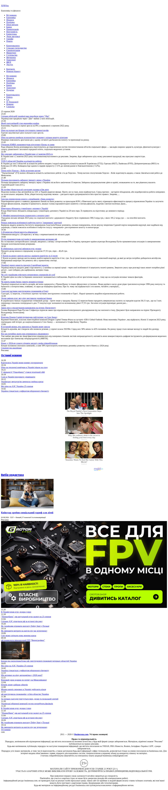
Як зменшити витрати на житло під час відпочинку (24, 631)
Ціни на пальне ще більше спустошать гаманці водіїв (25, 130)
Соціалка (10, 106)
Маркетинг (11, 53)
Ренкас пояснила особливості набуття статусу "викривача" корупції (31, 223)
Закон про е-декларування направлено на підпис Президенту (28, 308)
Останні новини (11, 355)
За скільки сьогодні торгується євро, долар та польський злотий (29, 699)
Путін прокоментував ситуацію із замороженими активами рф (29, 239)
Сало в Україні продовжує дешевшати (18, 377)
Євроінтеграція (13, 50)
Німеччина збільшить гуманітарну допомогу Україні (24, 208)
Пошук (9, 41)
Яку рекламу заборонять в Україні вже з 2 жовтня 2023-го (27, 154)
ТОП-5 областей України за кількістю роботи (21, 161)
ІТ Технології (12, 102)
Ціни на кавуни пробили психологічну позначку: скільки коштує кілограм (34, 137)
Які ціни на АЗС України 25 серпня (17, 386)
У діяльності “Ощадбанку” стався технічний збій (23, 372)
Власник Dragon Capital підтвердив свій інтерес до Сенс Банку (29, 317)
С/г (7, 99)
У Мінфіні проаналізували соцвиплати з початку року (25, 215)
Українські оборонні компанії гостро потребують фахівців (27, 703)
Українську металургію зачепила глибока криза (22, 381)
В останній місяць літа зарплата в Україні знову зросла (25, 327)
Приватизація (12, 29)
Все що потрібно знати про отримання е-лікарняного (25, 334)
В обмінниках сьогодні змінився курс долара (21, 249)
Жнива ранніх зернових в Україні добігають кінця (23, 689)
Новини (10, 104)
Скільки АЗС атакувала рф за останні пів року (22, 621)
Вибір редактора (12, 475)
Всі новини (11, 15)
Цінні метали (12, 25)
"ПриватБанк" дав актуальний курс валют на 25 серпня (26, 617)
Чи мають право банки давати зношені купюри (22, 282)
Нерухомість (11, 32)
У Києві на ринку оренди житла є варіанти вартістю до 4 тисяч (29, 256)
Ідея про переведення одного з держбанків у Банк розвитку (27, 199)
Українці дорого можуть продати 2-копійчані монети (24, 265)
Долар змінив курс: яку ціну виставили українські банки (26, 298)
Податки (10, 90)
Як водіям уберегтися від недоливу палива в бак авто (25, 189)
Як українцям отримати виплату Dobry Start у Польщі (25, 626)
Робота (9, 97)
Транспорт (11, 60)
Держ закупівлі (13, 36)
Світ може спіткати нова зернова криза (18, 635)
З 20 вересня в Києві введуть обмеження (19, 232)
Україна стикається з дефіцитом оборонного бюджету (25, 391)
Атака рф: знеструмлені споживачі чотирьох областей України (39, 661)
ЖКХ (8, 62)
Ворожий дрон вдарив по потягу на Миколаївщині (24, 680)
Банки (9, 27)
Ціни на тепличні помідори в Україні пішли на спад (24, 367)
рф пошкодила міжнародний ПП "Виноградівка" (23, 640)
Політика (10, 22)
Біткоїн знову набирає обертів (14, 685)
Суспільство (11, 55)
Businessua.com (81, 734)
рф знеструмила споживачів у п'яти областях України (25, 694)
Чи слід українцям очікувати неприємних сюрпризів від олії (28, 275)
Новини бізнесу (13, 71)
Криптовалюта (13, 46)
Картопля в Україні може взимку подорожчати (22, 363)
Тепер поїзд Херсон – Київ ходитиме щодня (20, 170)
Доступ (9, 64)
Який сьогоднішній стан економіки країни (20, 123)
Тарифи (9, 39)
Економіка (11, 17)
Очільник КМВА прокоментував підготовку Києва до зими (27, 144)
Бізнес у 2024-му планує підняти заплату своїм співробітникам (29, 343)
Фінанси (10, 20)
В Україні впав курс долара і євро (16, 612)
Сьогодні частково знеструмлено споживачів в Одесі (24, 291)
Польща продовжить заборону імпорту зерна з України (25, 180)
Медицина (11, 57)
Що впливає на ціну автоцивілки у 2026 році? (21, 675)
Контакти (10, 69)
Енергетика (11, 34)
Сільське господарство (16, 48)
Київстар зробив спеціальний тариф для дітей (27, 512)
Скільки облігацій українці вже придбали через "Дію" (25, 116)
